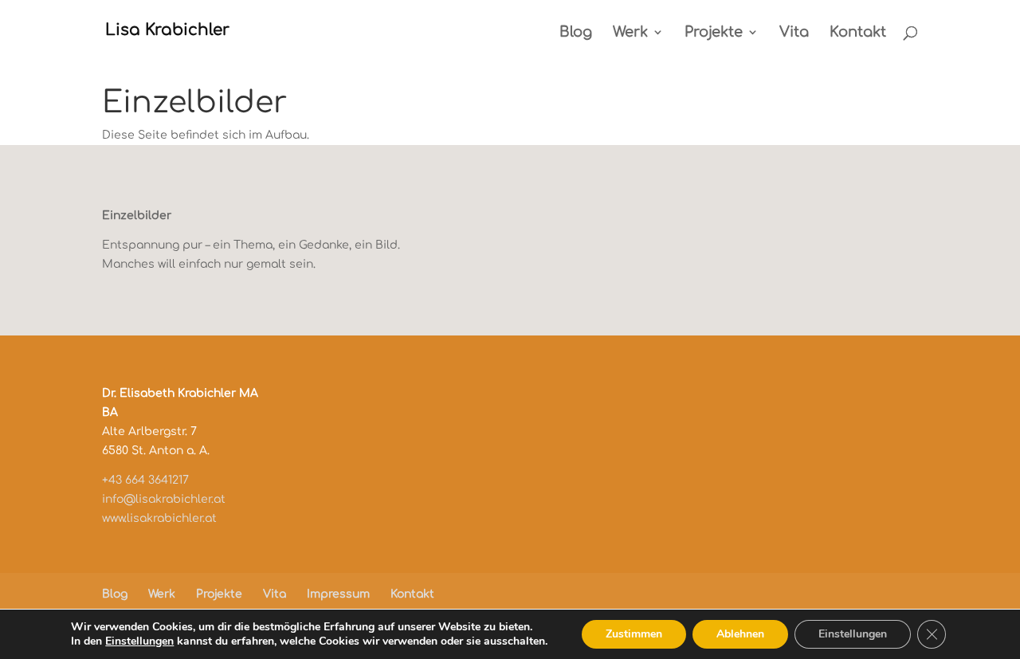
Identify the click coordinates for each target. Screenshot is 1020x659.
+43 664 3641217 (145, 480)
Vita (794, 33)
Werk (630, 33)
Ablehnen (740, 633)
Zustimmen (634, 633)
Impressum (338, 594)
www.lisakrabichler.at (159, 518)
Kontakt (858, 33)
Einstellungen (139, 641)
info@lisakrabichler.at (164, 499)
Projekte (714, 33)
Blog (575, 33)
